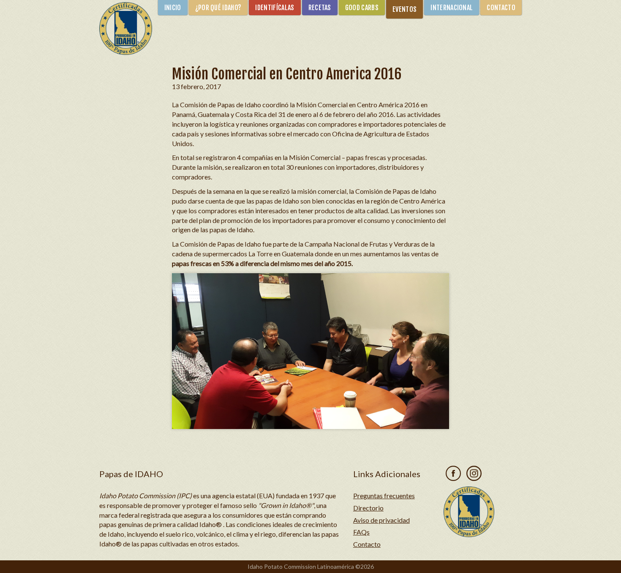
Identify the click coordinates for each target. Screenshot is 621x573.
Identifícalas (274, 7)
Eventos (404, 9)
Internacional (451, 7)
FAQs (361, 532)
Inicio (172, 7)
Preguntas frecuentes (384, 496)
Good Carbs (362, 7)
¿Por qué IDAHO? (218, 7)
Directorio (368, 508)
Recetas (319, 7)
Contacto (501, 7)
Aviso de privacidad (381, 520)
